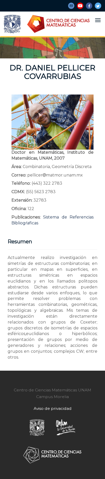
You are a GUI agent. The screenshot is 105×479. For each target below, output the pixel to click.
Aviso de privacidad (53, 408)
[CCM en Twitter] (98, 6)
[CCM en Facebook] (89, 6)
